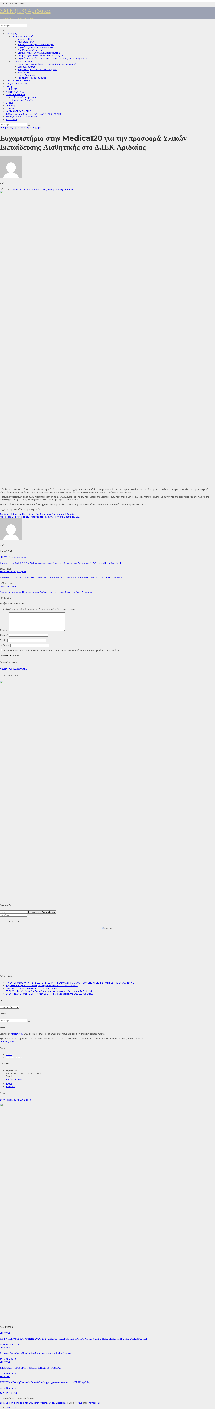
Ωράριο (9, 102)
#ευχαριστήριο (50, 189)
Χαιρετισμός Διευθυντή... (13, 668)
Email (3, 640)
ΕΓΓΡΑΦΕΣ (5, 556)
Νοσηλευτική (24, 72)
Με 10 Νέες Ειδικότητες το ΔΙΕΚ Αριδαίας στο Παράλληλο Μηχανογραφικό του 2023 (40, 516)
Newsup (78, 1402)
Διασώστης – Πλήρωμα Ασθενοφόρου (36, 44)
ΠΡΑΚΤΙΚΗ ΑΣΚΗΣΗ (15, 94)
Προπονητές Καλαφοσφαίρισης (32, 77)
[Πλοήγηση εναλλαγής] (1, 23)
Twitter (9, 1083)
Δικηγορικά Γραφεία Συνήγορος (15, 1099)
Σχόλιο (4, 630)
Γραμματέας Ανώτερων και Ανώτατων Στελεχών (40, 55)
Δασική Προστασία (26, 75)
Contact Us (11, 1407)
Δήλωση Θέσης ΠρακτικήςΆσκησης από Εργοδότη (24, 98)
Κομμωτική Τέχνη (26, 41)
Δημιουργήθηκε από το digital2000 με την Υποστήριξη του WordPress (33, 1402)
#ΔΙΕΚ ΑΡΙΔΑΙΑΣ (34, 189)
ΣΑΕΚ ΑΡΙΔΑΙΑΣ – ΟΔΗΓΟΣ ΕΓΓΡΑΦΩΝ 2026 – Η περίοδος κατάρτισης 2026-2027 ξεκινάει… (49, 993)
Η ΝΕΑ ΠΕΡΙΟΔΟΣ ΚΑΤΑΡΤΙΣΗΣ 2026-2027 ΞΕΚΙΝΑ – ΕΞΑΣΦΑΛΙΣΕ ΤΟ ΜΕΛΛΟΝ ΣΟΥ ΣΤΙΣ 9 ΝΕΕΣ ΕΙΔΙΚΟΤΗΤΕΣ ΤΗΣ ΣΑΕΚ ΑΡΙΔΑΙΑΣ (70, 982)
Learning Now (7, 1041)
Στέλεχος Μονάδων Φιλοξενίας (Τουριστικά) (39, 52)
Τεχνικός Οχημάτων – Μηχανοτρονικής (36, 47)
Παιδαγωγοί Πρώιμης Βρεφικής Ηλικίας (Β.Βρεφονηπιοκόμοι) (47, 64)
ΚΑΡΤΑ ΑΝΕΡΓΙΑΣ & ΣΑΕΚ (18, 111)
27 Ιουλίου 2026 (8, 1359)
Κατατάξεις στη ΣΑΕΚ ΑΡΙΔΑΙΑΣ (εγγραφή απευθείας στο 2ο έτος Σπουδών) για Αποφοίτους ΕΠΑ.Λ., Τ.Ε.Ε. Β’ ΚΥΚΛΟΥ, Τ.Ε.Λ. (62, 562)
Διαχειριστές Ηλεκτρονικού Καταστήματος (37, 69)
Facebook (10, 1086)
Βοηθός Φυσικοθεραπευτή (30, 50)
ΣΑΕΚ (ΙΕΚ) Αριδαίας (25, 10)
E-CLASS (10, 108)
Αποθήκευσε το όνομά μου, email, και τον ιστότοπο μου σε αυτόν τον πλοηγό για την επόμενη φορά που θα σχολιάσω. (61, 650)
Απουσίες (10, 105)
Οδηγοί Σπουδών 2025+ (18, 83)
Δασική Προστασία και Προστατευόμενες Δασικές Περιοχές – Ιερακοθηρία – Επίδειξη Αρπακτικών (46, 592)
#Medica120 (19, 189)
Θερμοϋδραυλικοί (26, 66)
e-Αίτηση (10, 86)
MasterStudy (17, 1033)
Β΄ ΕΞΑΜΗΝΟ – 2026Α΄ (22, 61)
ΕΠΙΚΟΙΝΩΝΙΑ (12, 89)
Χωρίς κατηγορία (33, 127)
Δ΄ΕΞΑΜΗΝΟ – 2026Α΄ (22, 36)
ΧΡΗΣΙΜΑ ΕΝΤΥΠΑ (15, 91)
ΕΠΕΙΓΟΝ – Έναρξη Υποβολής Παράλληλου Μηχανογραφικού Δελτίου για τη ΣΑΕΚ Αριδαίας (50, 991)
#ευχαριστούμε (65, 189)
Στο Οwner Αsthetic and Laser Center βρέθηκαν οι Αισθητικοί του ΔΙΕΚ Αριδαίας (38, 514)
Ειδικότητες (11, 33)
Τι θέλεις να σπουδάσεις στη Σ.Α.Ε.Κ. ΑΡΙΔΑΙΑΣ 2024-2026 (33, 114)
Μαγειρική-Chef (25, 39)
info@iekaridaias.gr (15, 1079)
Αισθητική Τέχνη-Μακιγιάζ (13, 127)
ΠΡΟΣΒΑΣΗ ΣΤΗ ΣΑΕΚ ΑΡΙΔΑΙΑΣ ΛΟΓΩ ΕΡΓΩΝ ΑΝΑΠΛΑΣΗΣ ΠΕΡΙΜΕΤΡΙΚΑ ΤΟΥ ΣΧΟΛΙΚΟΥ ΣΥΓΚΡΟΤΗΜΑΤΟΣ (61, 577)
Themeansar (93, 1402)
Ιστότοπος (5, 645)
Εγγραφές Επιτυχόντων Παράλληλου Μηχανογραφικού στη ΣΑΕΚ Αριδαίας (42, 985)
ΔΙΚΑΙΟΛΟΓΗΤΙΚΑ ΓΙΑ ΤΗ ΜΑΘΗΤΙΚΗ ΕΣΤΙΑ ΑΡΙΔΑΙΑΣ (31, 988)
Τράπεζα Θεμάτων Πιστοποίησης (21, 116)
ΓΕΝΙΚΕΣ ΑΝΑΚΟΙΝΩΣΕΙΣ (18, 80)
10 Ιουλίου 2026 (8, 1388)
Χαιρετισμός (11, 119)
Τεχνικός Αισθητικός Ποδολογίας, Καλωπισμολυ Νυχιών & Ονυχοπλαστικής (54, 58)
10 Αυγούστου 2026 (9, 1344)
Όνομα (4, 635)
